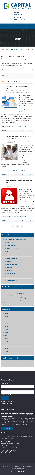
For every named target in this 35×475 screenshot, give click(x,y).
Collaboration (4, 296)
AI (8, 296)
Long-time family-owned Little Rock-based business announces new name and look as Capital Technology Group (17, 414)
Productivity (15, 300)
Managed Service (24, 291)
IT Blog (9, 271)
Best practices (12, 258)
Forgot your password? (7, 401)
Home (11, 49)
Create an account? (6, 403)
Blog (17, 49)
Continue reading (27, 131)
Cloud (9, 261)
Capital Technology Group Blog (15, 92)
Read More (7, 428)
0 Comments (7, 131)
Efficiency (4, 302)
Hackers (15, 298)
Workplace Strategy (17, 291)
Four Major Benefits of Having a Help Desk (19, 87)
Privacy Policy (20, 469)
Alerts (9, 277)
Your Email (4, 383)
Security (7, 170)
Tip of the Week (12, 255)
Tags (22, 49)
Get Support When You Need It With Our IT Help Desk (18, 137)
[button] (32, 69)
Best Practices (13, 296)
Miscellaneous (12, 264)
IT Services (8, 126)
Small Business (11, 298)
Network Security (10, 291)
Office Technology (13, 249)
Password (4, 389)
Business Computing (7, 294)
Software (9, 300)
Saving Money (5, 298)
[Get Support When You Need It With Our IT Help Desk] (9, 152)
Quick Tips (4, 291)
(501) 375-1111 (18, 15)
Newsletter (10, 142)
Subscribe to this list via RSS (12, 81)
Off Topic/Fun (12, 274)
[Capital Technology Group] (17, 6)
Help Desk (23, 126)
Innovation (26, 293)
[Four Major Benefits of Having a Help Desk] (9, 102)
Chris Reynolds (24, 91)
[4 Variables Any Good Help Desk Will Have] (9, 196)
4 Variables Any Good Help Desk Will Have (19, 181)
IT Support (16, 126)
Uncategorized (12, 280)
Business (27, 92)
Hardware (29, 291)
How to (9, 267)
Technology (11, 246)
